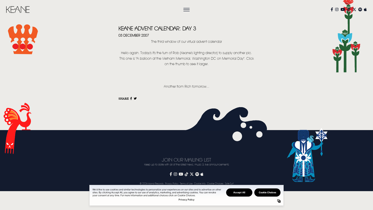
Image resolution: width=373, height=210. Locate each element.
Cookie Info (200, 184)
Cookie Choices (215, 184)
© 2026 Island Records (152, 184)
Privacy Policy (171, 184)
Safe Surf (229, 184)
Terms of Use (186, 184)
